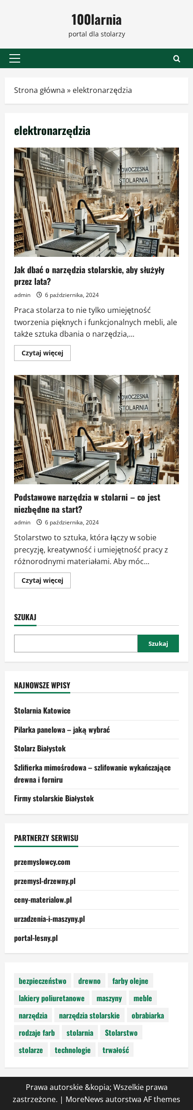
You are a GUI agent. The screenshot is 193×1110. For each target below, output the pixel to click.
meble (143, 998)
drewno (89, 980)
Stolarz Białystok (40, 748)
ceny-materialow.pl (43, 899)
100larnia (97, 18)
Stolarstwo (121, 1032)
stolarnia (80, 1032)
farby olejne (130, 980)
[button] (15, 58)
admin (22, 295)
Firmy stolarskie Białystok (54, 798)
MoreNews (85, 1099)
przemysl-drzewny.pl (44, 880)
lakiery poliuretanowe (52, 998)
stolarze (31, 1049)
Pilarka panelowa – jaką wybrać (62, 729)
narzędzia (33, 1015)
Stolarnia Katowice (42, 710)
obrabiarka (148, 1015)
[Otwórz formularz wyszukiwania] (176, 58)
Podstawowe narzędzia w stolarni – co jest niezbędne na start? (96, 430)
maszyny (109, 998)
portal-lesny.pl (36, 937)
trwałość (116, 1049)
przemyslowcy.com (42, 861)
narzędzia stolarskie (89, 1015)
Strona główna (39, 90)
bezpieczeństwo (43, 980)
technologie (73, 1049)
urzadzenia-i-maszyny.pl (49, 918)
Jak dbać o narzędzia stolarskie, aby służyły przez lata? (96, 202)
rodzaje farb (37, 1032)
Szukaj (25, 617)
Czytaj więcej (46, 354)
